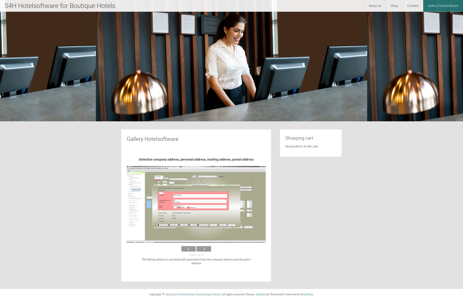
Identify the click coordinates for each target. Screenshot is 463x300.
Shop (394, 6)
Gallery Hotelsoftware (443, 6)
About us (375, 6)
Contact (413, 6)
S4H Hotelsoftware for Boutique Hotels (60, 6)
